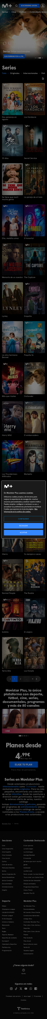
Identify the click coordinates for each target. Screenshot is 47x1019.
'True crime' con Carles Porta (33, 877)
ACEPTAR (23, 533)
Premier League (7, 915)
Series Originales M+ (9, 874)
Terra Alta (6, 671)
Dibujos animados (30, 884)
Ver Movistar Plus (29, 906)
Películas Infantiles (8, 868)
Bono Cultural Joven (30, 944)
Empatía (28, 316)
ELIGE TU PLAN (23, 764)
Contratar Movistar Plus (31, 922)
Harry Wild (7, 435)
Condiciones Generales (31, 915)
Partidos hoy (6, 947)
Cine (14, 12)
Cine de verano (7, 865)
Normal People (8, 593)
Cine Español (6, 852)
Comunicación (28, 954)
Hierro (5, 554)
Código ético (28, 919)
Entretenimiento (7, 887)
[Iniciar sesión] (43, 6)
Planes (26, 935)
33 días (5, 158)
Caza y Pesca (28, 890)
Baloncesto (6, 925)
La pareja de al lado (33, 197)
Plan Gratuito (28, 938)
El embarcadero (31, 435)
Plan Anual (27, 941)
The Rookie (29, 593)
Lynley (5, 316)
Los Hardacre (30, 117)
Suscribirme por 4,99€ (13, 56)
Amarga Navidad (29, 855)
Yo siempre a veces (32, 554)
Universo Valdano (8, 922)
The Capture (29, 277)
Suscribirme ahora (29, 6)
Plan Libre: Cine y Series (32, 931)
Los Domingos (28, 852)
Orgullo (4, 890)
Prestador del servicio (13, 996)
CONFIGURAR (23, 519)
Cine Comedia (7, 855)
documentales (17, 804)
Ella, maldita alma (10, 238)
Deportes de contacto (9, 938)
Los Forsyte (29, 671)
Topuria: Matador (8, 935)
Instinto (5, 632)
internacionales (11, 786)
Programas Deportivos (31, 887)
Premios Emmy (27, 812)
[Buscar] (16, 6)
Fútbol (23, 12)
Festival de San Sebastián (32, 880)
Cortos (4, 861)
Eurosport (5, 941)
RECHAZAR (23, 526)
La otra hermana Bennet (9, 356)
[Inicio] (7, 5)
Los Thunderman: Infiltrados (9, 475)
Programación (7, 950)
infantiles (16, 794)
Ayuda (23, 973)
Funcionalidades (29, 909)
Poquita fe (28, 355)
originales (25, 789)
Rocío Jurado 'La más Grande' (34, 874)
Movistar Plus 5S (29, 893)
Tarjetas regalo (29, 950)
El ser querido (28, 845)
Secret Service (30, 158)
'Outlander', (32, 786)
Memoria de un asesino (12, 277)
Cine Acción (6, 858)
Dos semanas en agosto (9, 118)
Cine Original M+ (7, 849)
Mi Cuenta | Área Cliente (32, 912)
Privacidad (37, 996)
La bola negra (28, 849)
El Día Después (7, 919)
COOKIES (23, 1000)
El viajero (28, 632)
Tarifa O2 (27, 947)
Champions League (8, 909)
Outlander (28, 396)
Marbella (28, 474)
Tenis (3, 928)
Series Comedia (7, 880)
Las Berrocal (28, 871)
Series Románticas (8, 877)
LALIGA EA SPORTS (8, 912)
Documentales (7, 884)
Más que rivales (9, 396)
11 (32, 679)
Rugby (4, 931)
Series (5, 12)
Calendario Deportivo (9, 944)
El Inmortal (29, 238)
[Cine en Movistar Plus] (23, 721)
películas (30, 804)
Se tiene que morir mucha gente (10, 198)
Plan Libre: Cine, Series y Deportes (32, 926)
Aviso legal (27, 996)
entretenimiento (29, 806)
